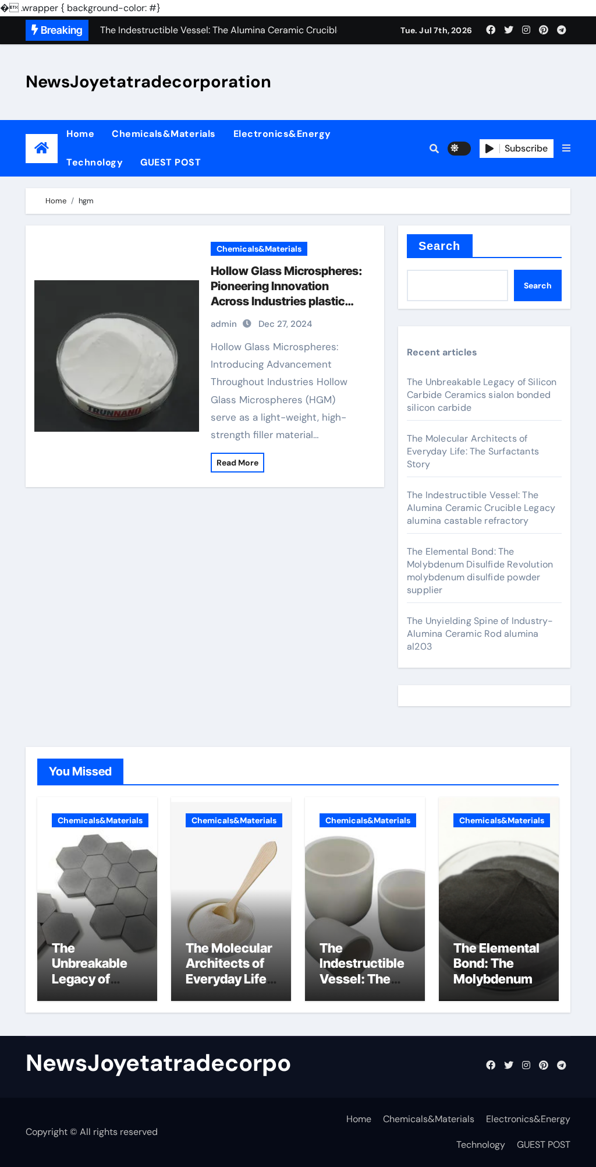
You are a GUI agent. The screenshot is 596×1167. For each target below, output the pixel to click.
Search (439, 245)
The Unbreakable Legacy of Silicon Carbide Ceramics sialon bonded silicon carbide (482, 395)
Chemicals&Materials (164, 134)
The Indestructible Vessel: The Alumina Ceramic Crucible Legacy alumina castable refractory (481, 508)
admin (224, 324)
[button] (566, 148)
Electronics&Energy (282, 134)
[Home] (42, 148)
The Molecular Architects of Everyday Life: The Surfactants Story (473, 451)
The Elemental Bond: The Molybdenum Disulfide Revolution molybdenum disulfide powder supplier (480, 570)
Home (80, 134)
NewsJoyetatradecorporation (148, 81)
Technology (94, 162)
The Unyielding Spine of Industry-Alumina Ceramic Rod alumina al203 (480, 634)
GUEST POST (170, 162)
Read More (237, 462)
